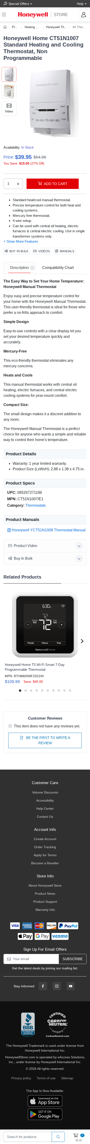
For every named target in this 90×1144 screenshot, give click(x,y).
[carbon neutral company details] (57, 1025)
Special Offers (19, 4)
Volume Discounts (45, 792)
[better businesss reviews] (28, 1025)
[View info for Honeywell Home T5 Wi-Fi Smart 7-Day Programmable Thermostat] (45, 624)
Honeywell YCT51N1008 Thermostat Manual (49, 530)
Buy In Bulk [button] (23, 558)
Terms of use (46, 1078)
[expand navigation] (4, 15)
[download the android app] (45, 1114)
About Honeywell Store (45, 885)
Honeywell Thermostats (62, 27)
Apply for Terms (45, 855)
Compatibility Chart (58, 268)
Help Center (45, 808)
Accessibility (45, 800)
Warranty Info (45, 910)
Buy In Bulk (18, 251)
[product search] (58, 1137)
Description (19, 268)
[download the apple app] (45, 1101)
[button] (51, 102)
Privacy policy (21, 1078)
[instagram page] (57, 986)
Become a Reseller (45, 863)
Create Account (45, 839)
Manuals (67, 251)
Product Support (45, 901)
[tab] (19, 268)
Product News (45, 893)
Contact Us (45, 816)
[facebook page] (43, 986)
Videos (44, 251)
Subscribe (73, 959)
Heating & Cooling (37, 27)
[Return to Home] (5, 27)
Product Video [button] (25, 546)
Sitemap (67, 1078)
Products (18, 27)
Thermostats (35, 505)
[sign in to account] (83, 14)
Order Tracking (45, 847)
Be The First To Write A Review (47, 740)
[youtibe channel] (70, 986)
